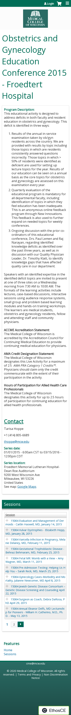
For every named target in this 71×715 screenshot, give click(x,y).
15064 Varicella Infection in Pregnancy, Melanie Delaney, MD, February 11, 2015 (35, 541)
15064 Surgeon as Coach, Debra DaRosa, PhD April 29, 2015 (35, 601)
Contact (13, 421)
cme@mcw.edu (35, 663)
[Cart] (59, 5)
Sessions (10, 654)
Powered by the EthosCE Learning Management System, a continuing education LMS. (53, 710)
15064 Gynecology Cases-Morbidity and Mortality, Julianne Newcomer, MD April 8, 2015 (35, 578)
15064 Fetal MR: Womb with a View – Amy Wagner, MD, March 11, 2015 (34, 560)
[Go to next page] (21, 624)
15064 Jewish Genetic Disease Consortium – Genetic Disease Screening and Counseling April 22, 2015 (35, 590)
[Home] (35, 17)
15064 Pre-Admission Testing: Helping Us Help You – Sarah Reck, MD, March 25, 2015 (35, 569)
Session (10, 515)
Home (8, 650)
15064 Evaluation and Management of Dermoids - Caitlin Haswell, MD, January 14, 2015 (34, 522)
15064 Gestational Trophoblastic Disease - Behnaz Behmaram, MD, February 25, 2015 (34, 550)
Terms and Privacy (29, 674)
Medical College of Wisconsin (35, 671)
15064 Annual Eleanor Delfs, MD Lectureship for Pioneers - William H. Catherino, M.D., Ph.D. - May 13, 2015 (34, 612)
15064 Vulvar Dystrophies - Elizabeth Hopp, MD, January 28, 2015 (35, 531)
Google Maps (26, 487)
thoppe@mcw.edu (16, 442)
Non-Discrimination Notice (49, 676)
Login (50, 3)
